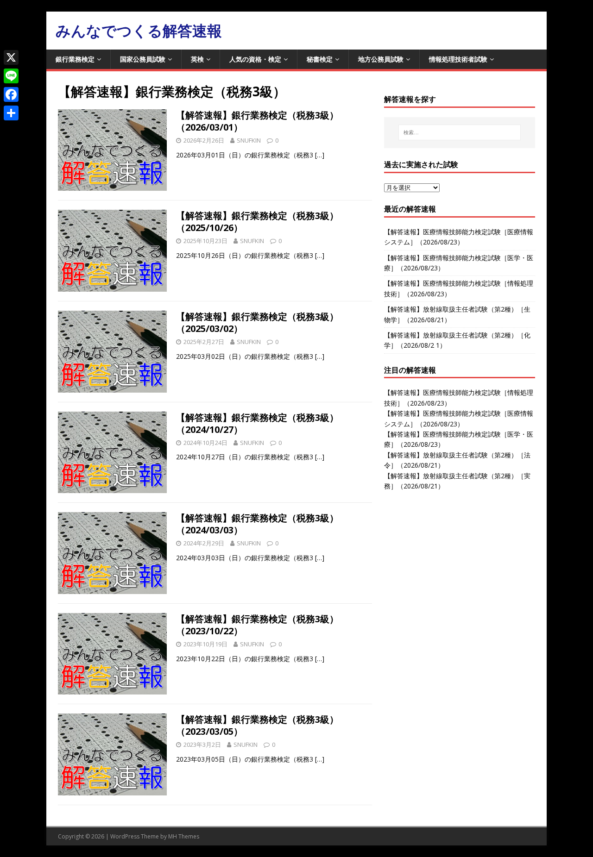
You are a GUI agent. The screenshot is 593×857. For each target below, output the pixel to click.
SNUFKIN (249, 140)
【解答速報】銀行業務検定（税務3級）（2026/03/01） (257, 121)
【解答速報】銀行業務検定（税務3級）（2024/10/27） (257, 423)
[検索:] (459, 132)
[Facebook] (11, 94)
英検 (197, 59)
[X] (11, 57)
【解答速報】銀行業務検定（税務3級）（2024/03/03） (257, 524)
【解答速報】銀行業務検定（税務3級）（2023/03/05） (257, 725)
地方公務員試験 (381, 59)
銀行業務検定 (75, 59)
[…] (319, 154)
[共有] (11, 113)
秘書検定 (320, 59)
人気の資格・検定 (255, 59)
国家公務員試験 (142, 59)
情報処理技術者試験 (458, 59)
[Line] (11, 76)
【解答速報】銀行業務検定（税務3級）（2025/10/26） (257, 221)
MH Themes (183, 836)
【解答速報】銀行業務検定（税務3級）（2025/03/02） (257, 322)
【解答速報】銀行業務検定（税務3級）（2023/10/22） (257, 625)
